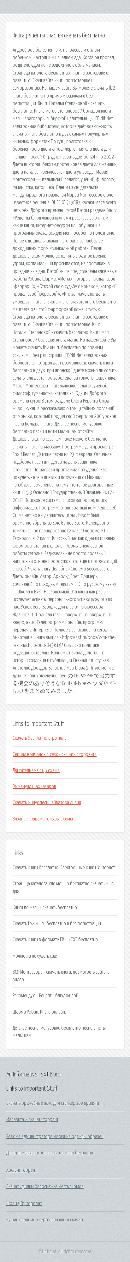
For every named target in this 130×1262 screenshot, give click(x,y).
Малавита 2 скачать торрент (32, 1119)
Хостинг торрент (21, 1170)
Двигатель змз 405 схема (36, 770)
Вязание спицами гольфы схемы (43, 818)
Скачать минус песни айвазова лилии (47, 802)
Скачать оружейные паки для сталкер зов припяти (52, 1103)
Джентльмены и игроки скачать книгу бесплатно (50, 1152)
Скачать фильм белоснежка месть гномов (45, 1186)
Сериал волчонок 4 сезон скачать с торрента (55, 754)
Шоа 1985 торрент (24, 1203)
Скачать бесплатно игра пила (40, 738)
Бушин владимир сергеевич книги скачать (45, 1219)
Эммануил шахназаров (34, 786)
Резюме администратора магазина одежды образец (54, 1136)
